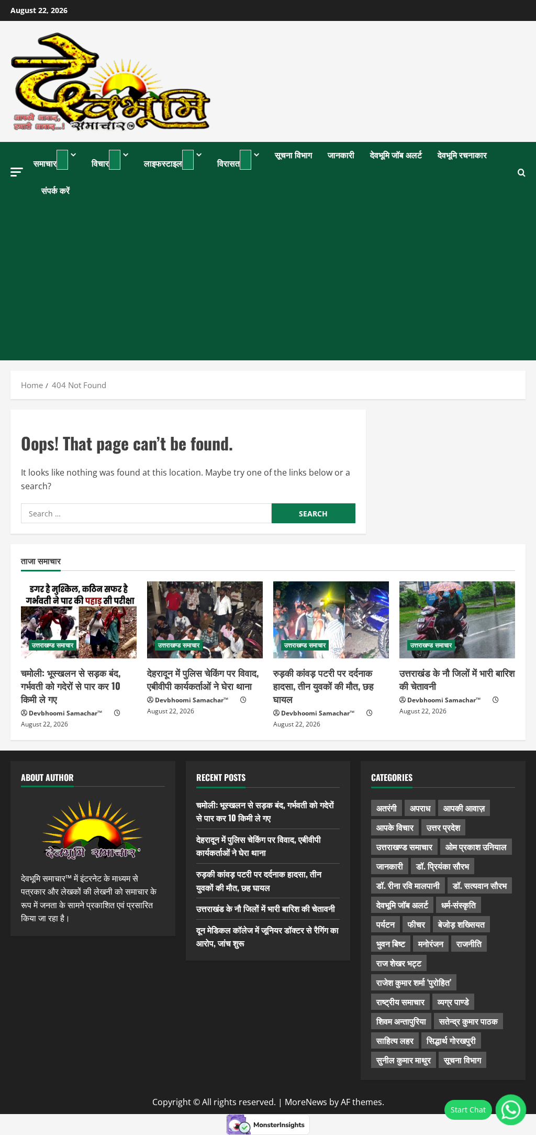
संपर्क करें (55, 190)
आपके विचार (395, 827)
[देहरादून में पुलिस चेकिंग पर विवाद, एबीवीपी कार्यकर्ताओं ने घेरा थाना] (205, 619)
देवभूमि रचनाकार (462, 154)
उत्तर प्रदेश (443, 827)
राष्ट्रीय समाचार (400, 1001)
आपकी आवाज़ (464, 807)
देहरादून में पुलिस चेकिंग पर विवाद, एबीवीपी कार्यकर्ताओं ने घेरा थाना (203, 679)
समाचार (45, 163)
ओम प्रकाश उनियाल (476, 846)
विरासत (228, 163)
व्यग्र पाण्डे (453, 1001)
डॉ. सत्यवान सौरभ (480, 885)
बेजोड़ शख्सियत (461, 924)
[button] (16, 172)
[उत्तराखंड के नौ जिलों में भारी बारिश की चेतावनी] (457, 619)
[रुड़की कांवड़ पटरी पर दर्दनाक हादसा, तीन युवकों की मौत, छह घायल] (331, 619)
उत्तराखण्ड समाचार (52, 645)
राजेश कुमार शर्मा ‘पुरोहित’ (413, 982)
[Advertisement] (268, 281)
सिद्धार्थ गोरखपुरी (451, 1040)
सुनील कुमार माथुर (403, 1059)
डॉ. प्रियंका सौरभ (442, 865)
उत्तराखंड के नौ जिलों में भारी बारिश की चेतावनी (457, 679)
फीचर (416, 924)
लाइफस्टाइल (163, 163)
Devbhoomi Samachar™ (65, 713)
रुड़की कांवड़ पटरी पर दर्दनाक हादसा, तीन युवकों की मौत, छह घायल (323, 686)
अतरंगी (386, 807)
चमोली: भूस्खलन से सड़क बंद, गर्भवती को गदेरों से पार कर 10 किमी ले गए (70, 686)
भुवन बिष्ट (390, 943)
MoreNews (306, 1102)
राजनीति (469, 943)
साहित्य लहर (395, 1040)
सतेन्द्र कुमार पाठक (468, 1021)
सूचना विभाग (293, 154)
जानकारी (341, 154)
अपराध (420, 807)
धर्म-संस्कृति (458, 904)
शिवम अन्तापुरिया (401, 1021)
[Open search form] (522, 173)
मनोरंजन (430, 943)
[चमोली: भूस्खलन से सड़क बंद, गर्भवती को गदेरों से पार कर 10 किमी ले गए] (79, 619)
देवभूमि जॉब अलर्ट (396, 154)
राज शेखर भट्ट (398, 962)
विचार (100, 163)
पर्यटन (385, 924)
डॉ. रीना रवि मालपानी (408, 885)
